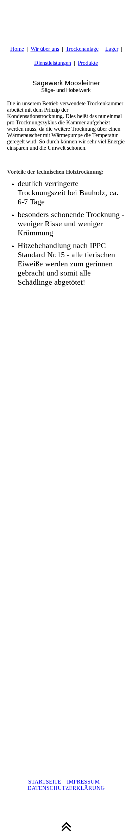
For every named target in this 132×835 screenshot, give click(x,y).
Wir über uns (45, 49)
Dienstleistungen (52, 63)
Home (17, 49)
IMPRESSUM (85, 782)
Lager (111, 49)
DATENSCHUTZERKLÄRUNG (66, 788)
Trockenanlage (82, 49)
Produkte (88, 63)
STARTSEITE (47, 782)
